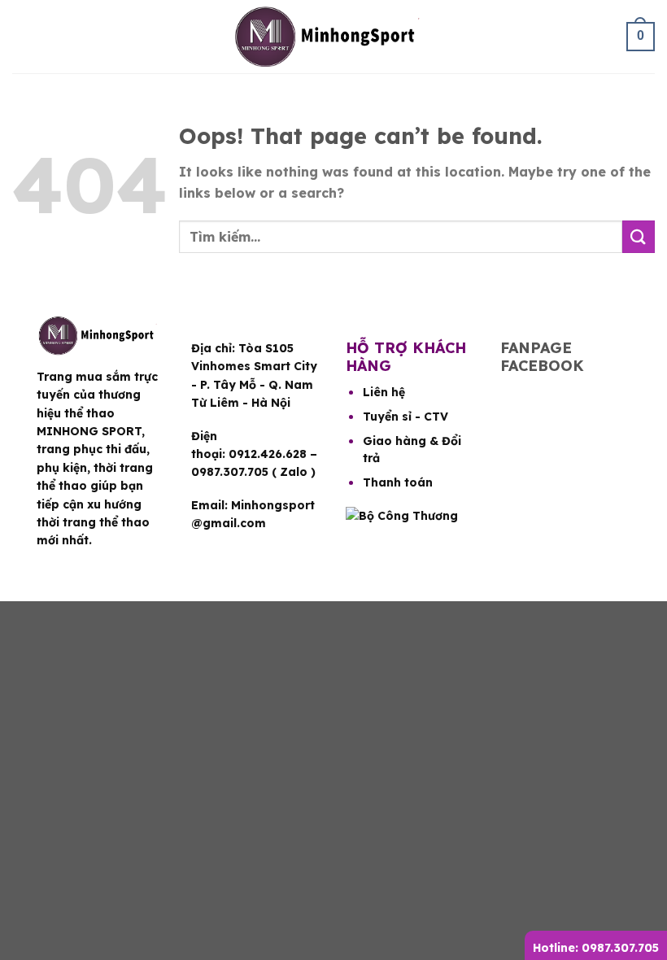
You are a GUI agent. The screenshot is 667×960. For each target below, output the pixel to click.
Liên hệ (384, 392)
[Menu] (24, 36)
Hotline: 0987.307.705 (596, 947)
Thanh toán (398, 482)
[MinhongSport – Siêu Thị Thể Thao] (333, 36)
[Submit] (638, 236)
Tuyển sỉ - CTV (405, 416)
